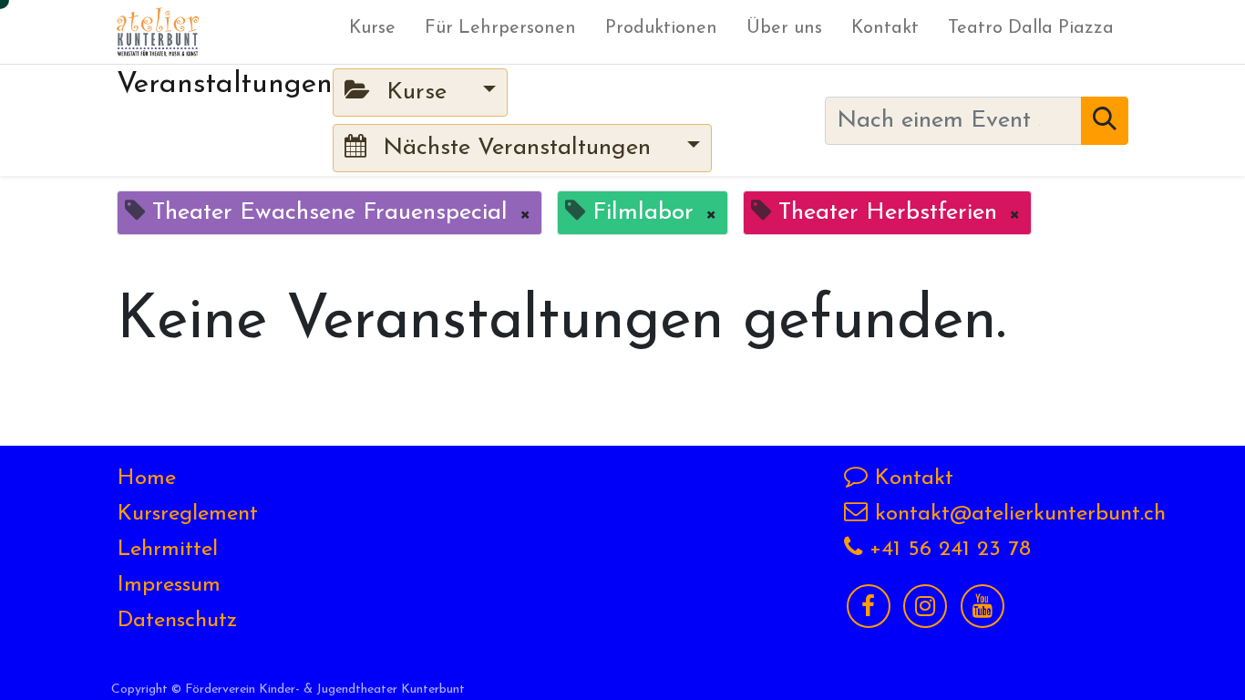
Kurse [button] (416, 92)
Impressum (169, 585)
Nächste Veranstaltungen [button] (517, 148)
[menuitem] (372, 32)
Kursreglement (188, 514)
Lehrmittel (168, 550)
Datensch (162, 621)
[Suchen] (1104, 121)
